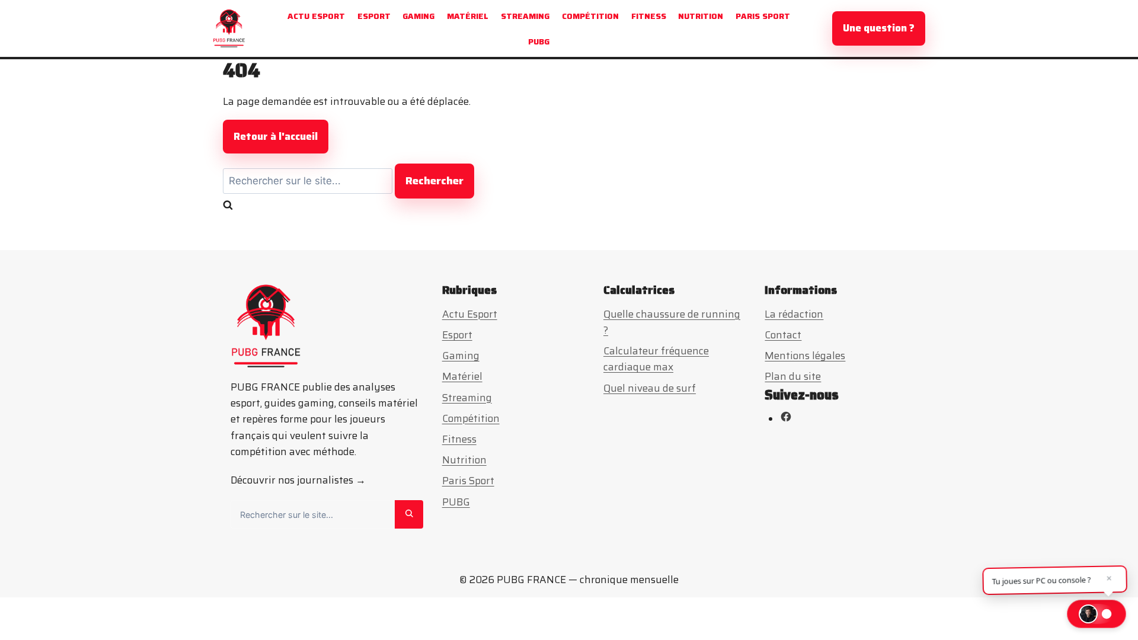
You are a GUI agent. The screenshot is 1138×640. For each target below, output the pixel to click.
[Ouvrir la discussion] (1096, 614)
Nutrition (700, 16)
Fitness (648, 16)
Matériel (467, 16)
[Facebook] (786, 419)
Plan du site (793, 376)
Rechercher (434, 180)
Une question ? (879, 28)
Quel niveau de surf (649, 388)
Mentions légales (805, 355)
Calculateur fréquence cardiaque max (656, 359)
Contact (783, 335)
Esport (374, 16)
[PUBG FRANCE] (229, 28)
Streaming (525, 16)
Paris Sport (763, 16)
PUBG (538, 41)
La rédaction (794, 314)
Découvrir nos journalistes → (298, 480)
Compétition (590, 16)
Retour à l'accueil (276, 136)
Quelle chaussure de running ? (671, 322)
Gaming (418, 16)
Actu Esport (316, 16)
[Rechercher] (409, 514)
